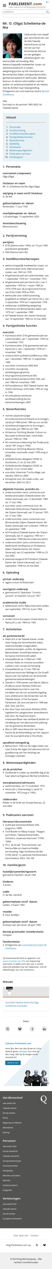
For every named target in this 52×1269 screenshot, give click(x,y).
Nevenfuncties (16, 140)
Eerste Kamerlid (10, 1151)
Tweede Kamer (10, 1108)
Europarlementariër (12, 1161)
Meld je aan (12, 1062)
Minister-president (11, 1175)
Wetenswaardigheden (20, 150)
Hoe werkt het (9, 1103)
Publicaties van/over (20, 153)
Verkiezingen (11, 1198)
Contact (34, 1235)
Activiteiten (15, 147)
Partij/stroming (17, 130)
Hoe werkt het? (10, 1146)
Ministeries (8, 1127)
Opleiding (14, 143)
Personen (9, 1141)
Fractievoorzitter (10, 1165)
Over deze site (20, 1235)
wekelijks (23, 1051)
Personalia (15, 127)
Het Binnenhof (12, 1098)
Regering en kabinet (12, 1122)
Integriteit (7, 1190)
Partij (5, 1118)
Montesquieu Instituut (34, 7)
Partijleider (8, 1170)
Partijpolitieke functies (21, 137)
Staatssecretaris (10, 1185)
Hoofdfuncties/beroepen (22, 133)
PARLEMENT (25, 4)
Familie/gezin (16, 157)
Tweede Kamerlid (11, 1156)
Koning (6, 1132)
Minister (7, 1180)
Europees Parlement (12, 1218)
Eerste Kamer (9, 1113)
